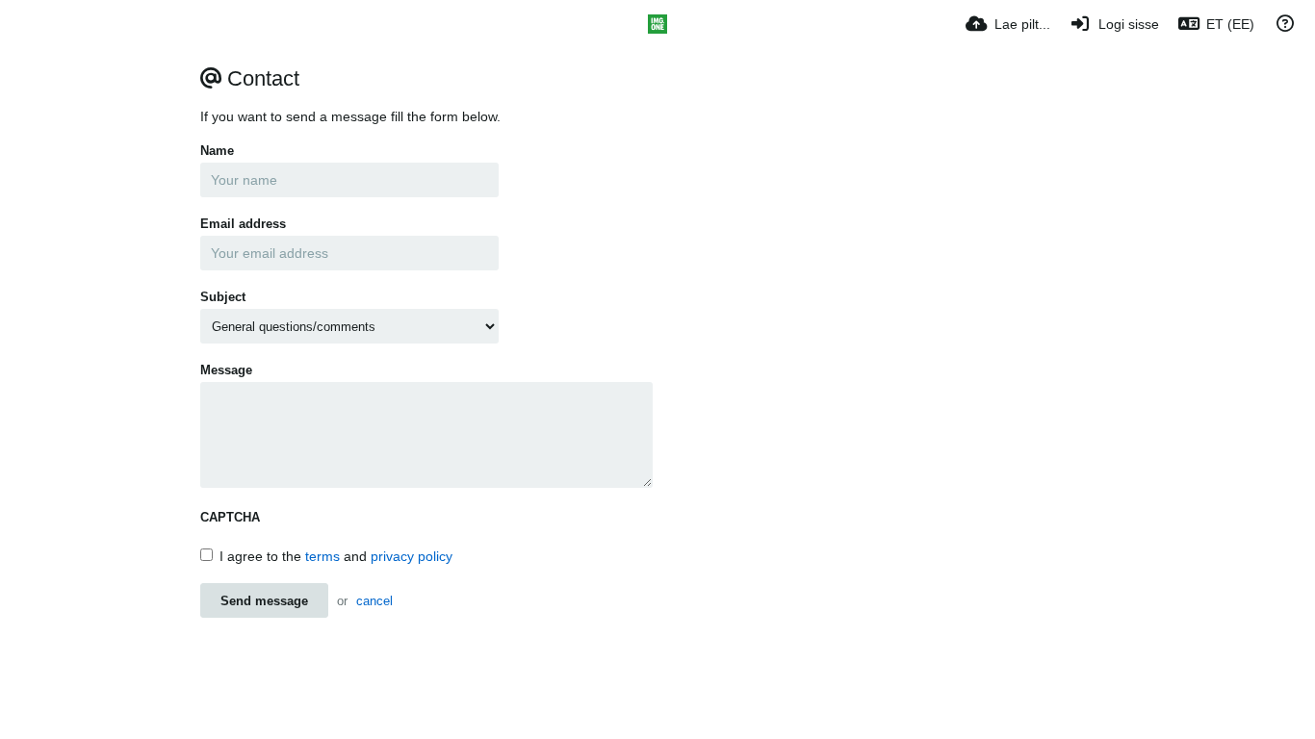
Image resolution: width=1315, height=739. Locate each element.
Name (217, 150)
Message (226, 370)
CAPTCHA (230, 517)
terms (322, 556)
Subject (222, 297)
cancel (374, 601)
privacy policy (411, 556)
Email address (243, 224)
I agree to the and (335, 556)
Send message (264, 601)
